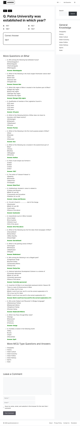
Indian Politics (11, 356)
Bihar (5, 10)
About (50, 423)
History (9, 350)
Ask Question (67, 2)
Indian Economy (12, 354)
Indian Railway (11, 358)
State (10, 10)
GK (58, 2)
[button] (75, 2)
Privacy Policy (58, 423)
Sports (9, 360)
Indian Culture (11, 351)
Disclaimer (74, 423)
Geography (10, 347)
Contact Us (66, 423)
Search (61, 10)
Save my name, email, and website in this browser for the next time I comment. (26, 407)
